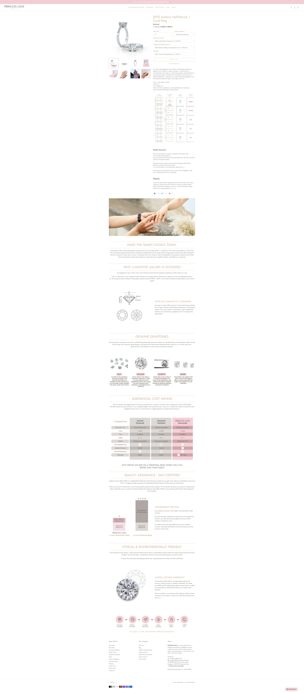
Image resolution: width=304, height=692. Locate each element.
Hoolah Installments (114, 659)
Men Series (112, 648)
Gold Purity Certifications (145, 654)
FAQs (110, 657)
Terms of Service (143, 657)
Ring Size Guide (113, 661)
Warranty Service (159, 38)
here (183, 167)
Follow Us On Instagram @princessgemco (152, 631)
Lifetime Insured (143, 652)
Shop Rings (112, 645)
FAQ (174, 188)
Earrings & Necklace (114, 650)
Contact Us (112, 671)
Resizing (156, 51)
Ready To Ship (112, 652)
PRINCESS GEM (180, 682)
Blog (140, 648)
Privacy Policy (142, 659)
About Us (141, 645)
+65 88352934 (174, 660)
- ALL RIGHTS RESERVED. (189, 682)
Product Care (112, 666)
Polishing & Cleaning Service (162, 44)
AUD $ (112, 682)
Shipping (111, 664)
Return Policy (112, 668)
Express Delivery (179, 31)
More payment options (174, 63)
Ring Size (156, 31)
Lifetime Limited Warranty (145, 650)
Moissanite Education (114, 654)
